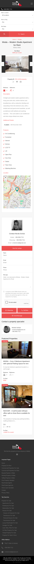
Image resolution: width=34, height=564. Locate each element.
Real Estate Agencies (7, 485)
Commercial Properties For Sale (10, 468)
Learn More (18, 562)
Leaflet (16, 207)
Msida (19, 39)
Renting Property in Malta (8, 475)
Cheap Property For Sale (9, 532)
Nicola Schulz (16, 327)
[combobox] (17, 16)
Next (31, 64)
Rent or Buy (4, 19)
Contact (4, 490)
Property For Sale (6, 500)
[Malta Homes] (17, 5)
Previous (3, 64)
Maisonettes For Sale (8, 508)
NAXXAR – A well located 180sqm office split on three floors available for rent (16, 413)
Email (4, 260)
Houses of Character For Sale (11, 513)
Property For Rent (6, 465)
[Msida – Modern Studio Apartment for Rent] (17, 189)
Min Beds (3, 26)
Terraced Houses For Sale (10, 518)
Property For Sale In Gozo (9, 535)
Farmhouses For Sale (9, 520)
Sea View (8, 158)
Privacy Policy (5, 492)
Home (14, 39)
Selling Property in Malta (8, 478)
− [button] (5, 180)
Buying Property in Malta (8, 473)
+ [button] (5, 178)
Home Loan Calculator (8, 487)
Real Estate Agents (7, 483)
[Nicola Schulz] (6, 332)
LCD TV (7, 147)
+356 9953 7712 (7, 9)
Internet (7, 140)
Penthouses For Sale (8, 505)
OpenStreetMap (22, 207)
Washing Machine (10, 168)
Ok (13, 562)
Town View (8, 165)
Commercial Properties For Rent (10, 470)
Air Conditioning (10, 133)
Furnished (8, 137)
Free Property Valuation (8, 480)
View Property (17, 355)
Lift (6, 151)
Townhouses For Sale (9, 515)
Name (4, 253)
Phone (4, 267)
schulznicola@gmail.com (19, 243)
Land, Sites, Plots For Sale (9, 527)
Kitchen (7, 144)
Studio (7, 161)
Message (5, 274)
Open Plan (8, 154)
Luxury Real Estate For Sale (10, 523)
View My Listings (17, 248)
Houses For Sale (7, 510)
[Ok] (32, 560)
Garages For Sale (7, 525)
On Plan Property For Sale (9, 530)
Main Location (5, 12)
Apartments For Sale (8, 503)
